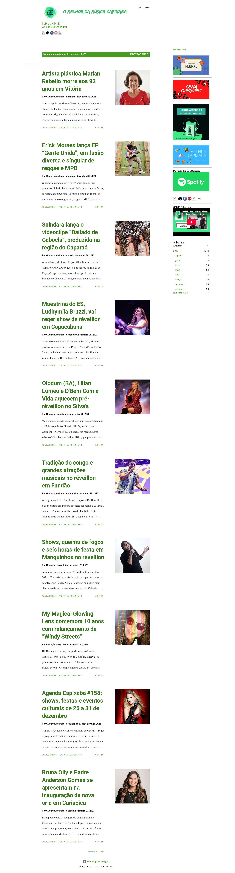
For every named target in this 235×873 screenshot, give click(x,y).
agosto (178, 255)
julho (177, 260)
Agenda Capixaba (51, 38)
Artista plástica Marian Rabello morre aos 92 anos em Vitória (71, 81)
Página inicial (179, 49)
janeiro (178, 289)
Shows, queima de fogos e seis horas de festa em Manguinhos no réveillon (73, 550)
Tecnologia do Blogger (97, 861)
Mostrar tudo (139, 54)
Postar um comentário (70, 128)
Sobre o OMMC (51, 23)
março (178, 279)
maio (177, 270)
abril (177, 274)
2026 (175, 251)
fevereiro (179, 284)
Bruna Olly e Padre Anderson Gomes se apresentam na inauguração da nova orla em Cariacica (68, 787)
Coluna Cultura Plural (54, 26)
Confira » (99, 128)
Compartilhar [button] (49, 128)
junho (177, 265)
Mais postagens (96, 852)
